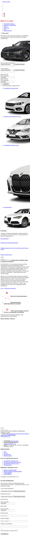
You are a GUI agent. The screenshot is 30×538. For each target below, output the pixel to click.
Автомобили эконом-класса (11, 460)
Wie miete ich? (7, 454)
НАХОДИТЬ (6, 84)
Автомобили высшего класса (11, 463)
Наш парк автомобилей (10, 25)
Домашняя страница (9, 23)
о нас (5, 29)
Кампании (6, 28)
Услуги (5, 26)
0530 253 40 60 (14, 441)
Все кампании (4, 238)
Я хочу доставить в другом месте (11, 85)
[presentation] (1, 257)
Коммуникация (8, 30)
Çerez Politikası (7, 474)
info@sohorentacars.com (10, 443)
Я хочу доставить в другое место (9, 530)
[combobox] (19, 64)
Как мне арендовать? (10, 288)
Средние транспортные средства (12, 462)
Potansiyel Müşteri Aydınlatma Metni (13, 471)
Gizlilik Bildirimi (8, 472)
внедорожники (8, 465)
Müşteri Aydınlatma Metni (10, 470)
